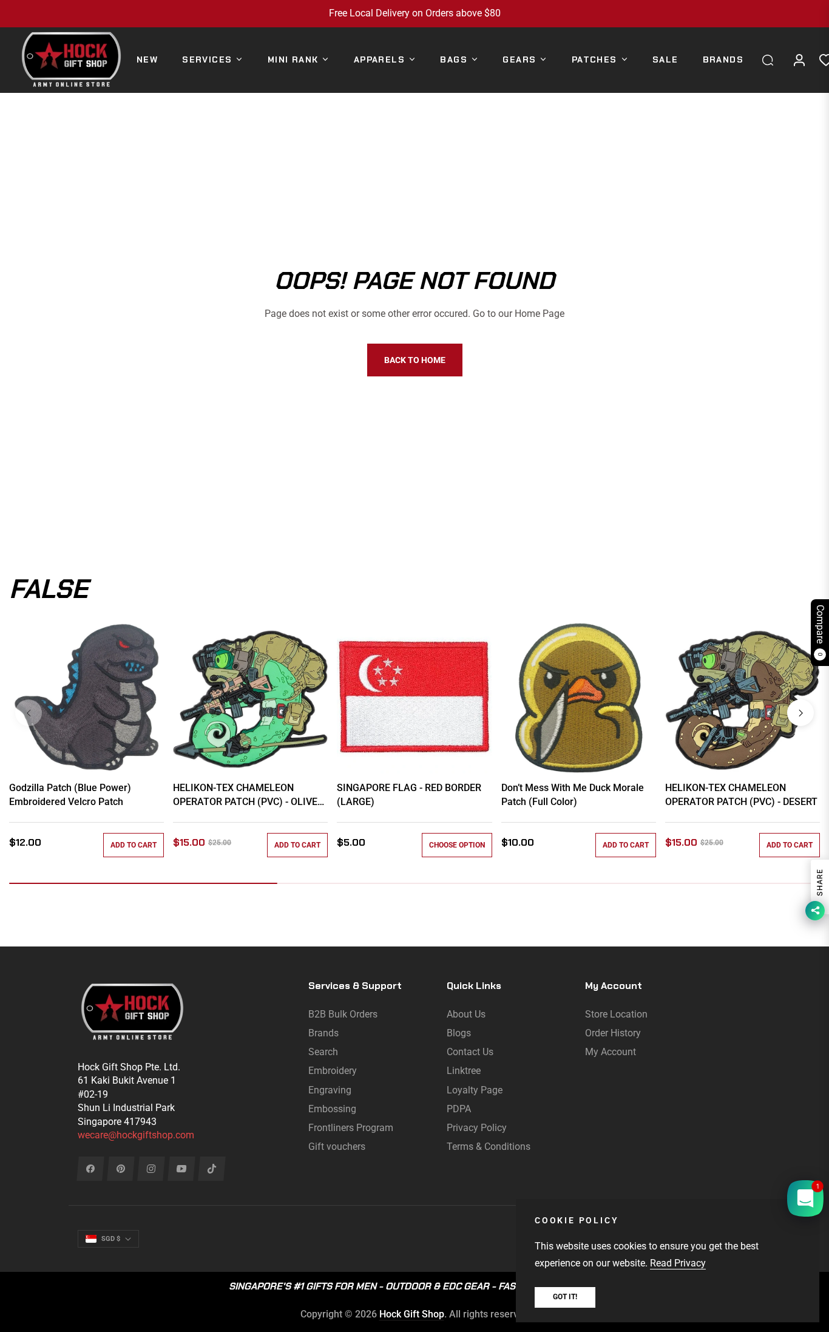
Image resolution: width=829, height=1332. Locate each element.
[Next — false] (800, 712)
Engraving (329, 1090)
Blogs (459, 1033)
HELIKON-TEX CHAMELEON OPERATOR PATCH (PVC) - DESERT (741, 794)
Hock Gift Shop (411, 1314)
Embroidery (332, 1070)
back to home (414, 360)
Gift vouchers (336, 1146)
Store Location (616, 1014)
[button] (771, 60)
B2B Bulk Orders (342, 1014)
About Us (466, 1014)
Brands (323, 1033)
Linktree (464, 1070)
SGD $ (110, 1239)
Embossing (332, 1109)
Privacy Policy (477, 1127)
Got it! (565, 1297)
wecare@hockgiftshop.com (136, 1135)
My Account (610, 1052)
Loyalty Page (474, 1090)
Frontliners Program (350, 1127)
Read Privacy (678, 1263)
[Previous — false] (28, 712)
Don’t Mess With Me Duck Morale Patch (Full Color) (572, 794)
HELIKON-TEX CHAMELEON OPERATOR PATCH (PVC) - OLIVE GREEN (245, 795)
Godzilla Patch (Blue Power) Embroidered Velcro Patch (70, 794)
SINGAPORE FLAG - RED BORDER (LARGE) (409, 794)
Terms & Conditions (488, 1146)
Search (323, 1052)
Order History (613, 1033)
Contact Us (470, 1052)
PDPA (459, 1109)
